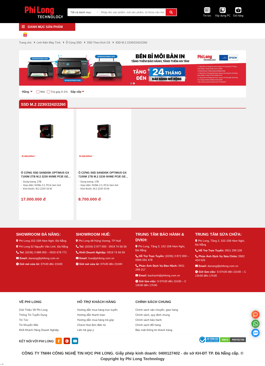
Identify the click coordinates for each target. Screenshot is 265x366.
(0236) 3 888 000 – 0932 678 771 (46, 252)
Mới (42, 91)
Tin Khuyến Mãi (28, 324)
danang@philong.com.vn (44, 258)
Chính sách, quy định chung (152, 314)
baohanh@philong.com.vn (164, 275)
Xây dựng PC (222, 15)
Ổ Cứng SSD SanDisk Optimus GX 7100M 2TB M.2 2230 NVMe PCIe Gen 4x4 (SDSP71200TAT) (45, 176)
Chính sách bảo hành (148, 319)
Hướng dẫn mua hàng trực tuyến (97, 309)
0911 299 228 (233, 250)
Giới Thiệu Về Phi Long (33, 309)
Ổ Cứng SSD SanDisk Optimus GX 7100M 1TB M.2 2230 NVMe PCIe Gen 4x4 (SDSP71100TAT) (102, 176)
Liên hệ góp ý (85, 329)
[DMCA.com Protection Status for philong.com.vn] (233, 339)
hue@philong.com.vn (101, 258)
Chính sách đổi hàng (148, 324)
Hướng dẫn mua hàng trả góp (95, 319)
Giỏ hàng (238, 15)
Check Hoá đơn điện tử (91, 324)
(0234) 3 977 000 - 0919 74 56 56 (106, 246)
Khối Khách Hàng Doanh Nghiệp (39, 329)
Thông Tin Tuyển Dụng (33, 314)
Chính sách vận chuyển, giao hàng (156, 309)
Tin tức (207, 15)
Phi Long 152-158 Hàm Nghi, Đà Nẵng (42, 240)
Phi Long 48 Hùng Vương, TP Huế (100, 240)
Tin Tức (23, 319)
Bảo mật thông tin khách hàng (153, 329)
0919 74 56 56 (116, 252)
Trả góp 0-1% (59, 91)
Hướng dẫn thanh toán (91, 314)
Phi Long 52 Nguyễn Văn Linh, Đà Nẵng (43, 246)
